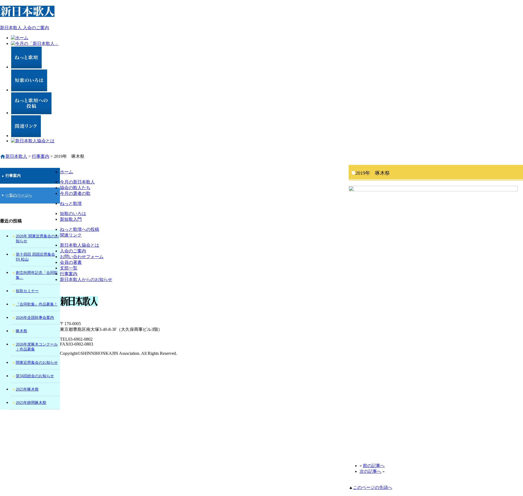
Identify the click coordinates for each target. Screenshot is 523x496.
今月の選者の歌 (75, 193)
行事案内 (68, 273)
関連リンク (71, 235)
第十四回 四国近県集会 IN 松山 (35, 256)
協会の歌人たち (75, 187)
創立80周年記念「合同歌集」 (37, 275)
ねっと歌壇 (71, 203)
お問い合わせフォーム (82, 256)
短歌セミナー (27, 291)
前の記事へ (374, 465)
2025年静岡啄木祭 (31, 403)
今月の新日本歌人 (77, 182)
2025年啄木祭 (27, 389)
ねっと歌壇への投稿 (79, 229)
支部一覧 (68, 268)
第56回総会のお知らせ (35, 376)
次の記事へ (370, 471)
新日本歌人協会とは (79, 245)
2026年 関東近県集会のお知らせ (37, 238)
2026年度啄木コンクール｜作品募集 (37, 346)
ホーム (66, 172)
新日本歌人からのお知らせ (86, 279)
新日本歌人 (16, 156)
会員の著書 (71, 262)
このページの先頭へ (372, 487)
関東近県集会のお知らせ (37, 363)
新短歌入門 (71, 219)
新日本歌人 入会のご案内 (24, 27)
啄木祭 (21, 331)
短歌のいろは (73, 213)
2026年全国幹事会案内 (35, 318)
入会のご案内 (73, 251)
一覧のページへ (18, 195)
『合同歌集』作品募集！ (37, 304)
